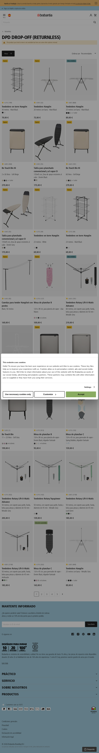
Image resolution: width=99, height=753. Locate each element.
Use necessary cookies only (18, 394)
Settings (87, 387)
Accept (81, 394)
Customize (48, 394)
